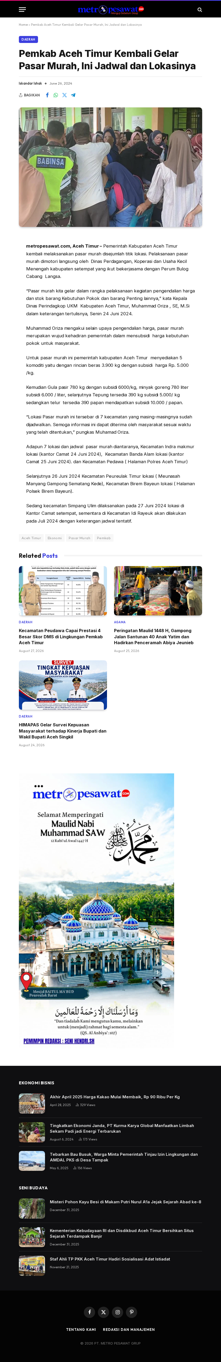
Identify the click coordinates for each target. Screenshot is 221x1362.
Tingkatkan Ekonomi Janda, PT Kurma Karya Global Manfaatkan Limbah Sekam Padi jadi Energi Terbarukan (122, 1128)
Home (23, 25)
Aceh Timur (31, 538)
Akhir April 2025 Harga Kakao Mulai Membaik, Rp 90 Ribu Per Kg (115, 1096)
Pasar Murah (79, 538)
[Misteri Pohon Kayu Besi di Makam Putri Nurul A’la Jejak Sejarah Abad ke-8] (32, 1208)
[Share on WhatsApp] (56, 95)
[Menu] (22, 9)
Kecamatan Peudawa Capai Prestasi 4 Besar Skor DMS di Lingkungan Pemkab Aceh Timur (61, 636)
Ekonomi (55, 538)
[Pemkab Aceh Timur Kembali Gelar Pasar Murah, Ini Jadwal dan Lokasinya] (110, 167)
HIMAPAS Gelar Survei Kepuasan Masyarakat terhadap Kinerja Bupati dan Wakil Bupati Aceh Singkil (62, 731)
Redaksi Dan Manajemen (129, 1329)
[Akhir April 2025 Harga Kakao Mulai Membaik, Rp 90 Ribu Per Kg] (32, 1103)
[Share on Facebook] (47, 95)
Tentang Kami (81, 1329)
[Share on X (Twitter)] (64, 95)
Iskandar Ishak (30, 83)
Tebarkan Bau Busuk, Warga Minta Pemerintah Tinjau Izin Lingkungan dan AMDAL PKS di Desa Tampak (124, 1157)
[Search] (199, 9)
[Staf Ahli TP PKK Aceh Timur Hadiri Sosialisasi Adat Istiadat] (32, 1266)
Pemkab (104, 538)
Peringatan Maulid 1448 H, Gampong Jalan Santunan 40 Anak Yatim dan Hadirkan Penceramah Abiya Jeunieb (154, 636)
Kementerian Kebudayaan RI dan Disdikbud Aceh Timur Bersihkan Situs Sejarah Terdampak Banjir (122, 1233)
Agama (120, 622)
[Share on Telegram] (73, 95)
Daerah (28, 39)
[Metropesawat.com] (110, 9)
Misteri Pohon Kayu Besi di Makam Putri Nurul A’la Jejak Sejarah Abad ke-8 (125, 1201)
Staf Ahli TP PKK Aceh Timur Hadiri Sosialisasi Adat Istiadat (110, 1259)
